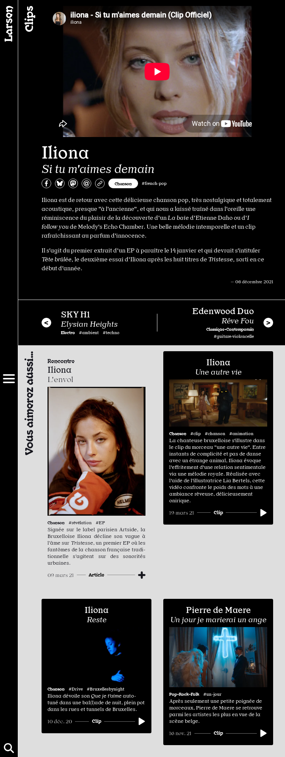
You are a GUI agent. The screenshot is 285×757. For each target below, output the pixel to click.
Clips (28, 19)
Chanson (123, 183)
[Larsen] (9, 24)
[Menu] (9, 379)
